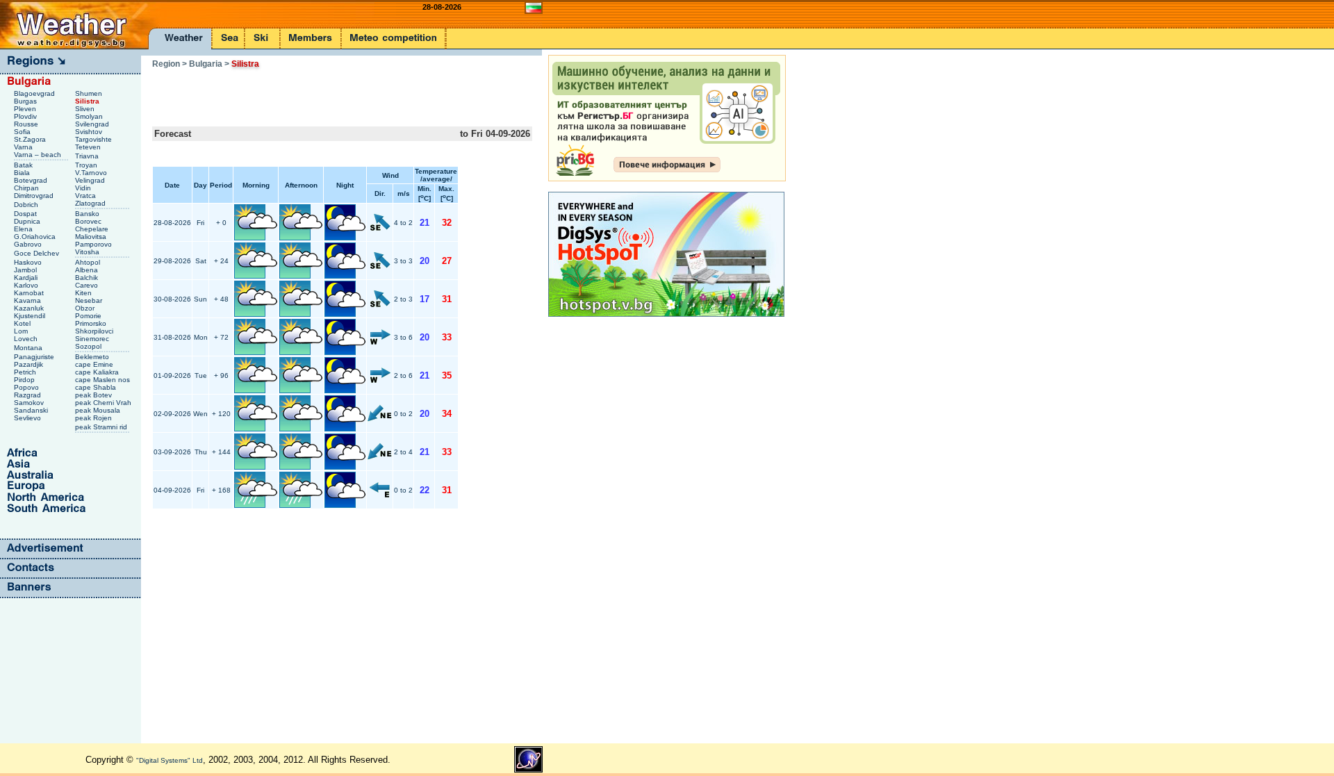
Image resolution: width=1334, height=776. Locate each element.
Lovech (27, 338)
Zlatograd (91, 203)
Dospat (26, 213)
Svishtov (89, 131)
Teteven (89, 147)
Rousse (27, 124)
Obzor (86, 308)
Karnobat (30, 293)
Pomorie (89, 316)
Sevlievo (28, 418)
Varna (24, 147)
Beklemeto (93, 357)
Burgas (26, 101)
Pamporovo (94, 244)
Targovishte (94, 139)
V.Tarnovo (92, 172)
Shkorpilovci (95, 331)
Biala (23, 172)
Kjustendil (30, 316)
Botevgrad (31, 180)
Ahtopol (88, 262)
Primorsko (91, 323)
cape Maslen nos (103, 379)
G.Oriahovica (36, 236)
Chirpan (27, 188)
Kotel (23, 323)
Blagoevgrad (35, 93)
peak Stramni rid (102, 427)
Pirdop (25, 379)
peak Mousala (98, 410)
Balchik (87, 277)
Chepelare (92, 229)
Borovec (89, 221)
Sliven (86, 109)
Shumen (89, 93)
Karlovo (27, 285)
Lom (22, 331)
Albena (87, 270)
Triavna (88, 156)
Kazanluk (30, 308)
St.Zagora (31, 139)
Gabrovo (29, 244)
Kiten (84, 293)
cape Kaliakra (98, 372)
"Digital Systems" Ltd (169, 760)
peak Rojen (94, 418)
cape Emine (95, 364)
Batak (24, 165)
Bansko (88, 213)
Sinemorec (93, 338)
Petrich (26, 372)
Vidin (84, 188)
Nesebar (89, 300)
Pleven (26, 109)
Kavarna (28, 300)
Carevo (87, 285)
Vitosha (88, 252)
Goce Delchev (37, 253)
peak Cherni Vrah (104, 402)
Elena (24, 229)
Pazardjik (29, 364)
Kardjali (27, 277)
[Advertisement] (314, 93)
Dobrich (27, 204)
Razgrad (28, 395)
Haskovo (29, 262)
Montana (29, 348)
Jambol (26, 270)
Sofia (23, 131)
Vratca (86, 195)
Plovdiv (26, 116)
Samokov (30, 402)
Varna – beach (38, 154)
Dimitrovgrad (35, 195)
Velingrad (91, 180)
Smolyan (90, 116)
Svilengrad (93, 124)
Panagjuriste (35, 357)
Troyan (87, 165)
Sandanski (32, 410)
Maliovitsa (91, 236)
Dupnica (28, 221)
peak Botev (94, 395)
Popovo (27, 387)
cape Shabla (96, 387)
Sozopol (89, 346)
